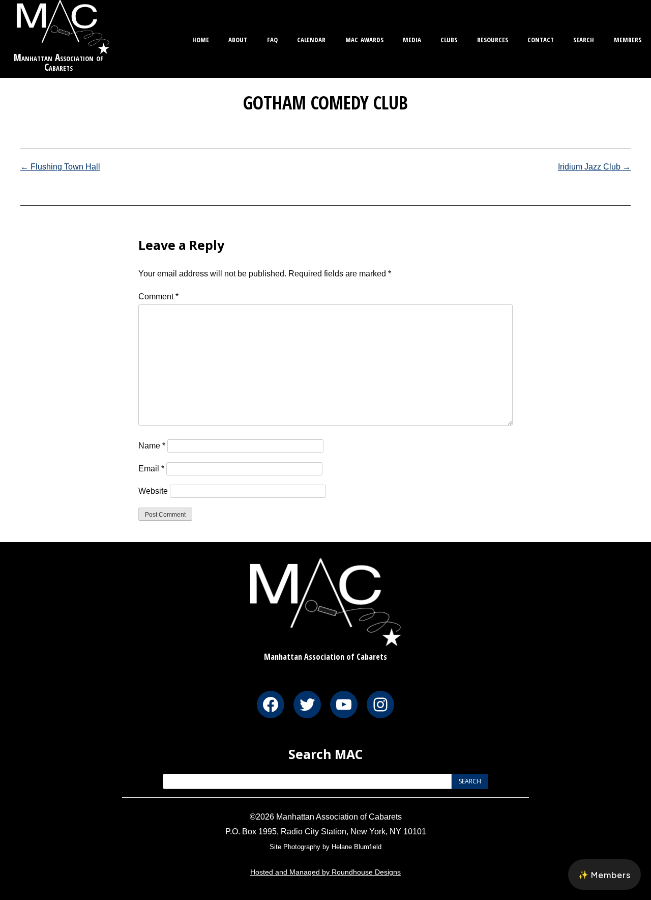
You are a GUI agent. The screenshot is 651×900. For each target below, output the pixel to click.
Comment (158, 296)
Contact (540, 38)
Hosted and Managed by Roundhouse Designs (325, 872)
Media (412, 38)
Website (153, 491)
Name (151, 445)
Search (583, 38)
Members (627, 38)
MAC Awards (364, 38)
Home (200, 38)
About (237, 38)
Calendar (311, 38)
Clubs (448, 38)
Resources (492, 38)
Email (151, 468)
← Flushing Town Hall (60, 166)
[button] (604, 874)
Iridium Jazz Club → (594, 166)
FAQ (272, 38)
